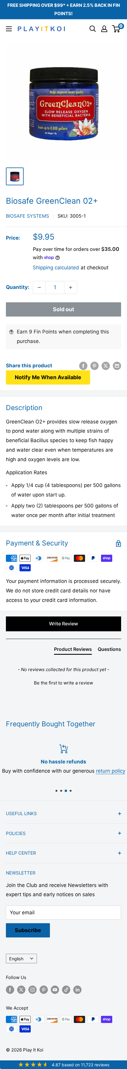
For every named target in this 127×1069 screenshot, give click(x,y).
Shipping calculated (56, 268)
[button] (63, 682)
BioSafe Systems (27, 216)
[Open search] (92, 29)
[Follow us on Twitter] (21, 989)
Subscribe (28, 930)
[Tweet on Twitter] (106, 366)
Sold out (63, 309)
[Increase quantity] (70, 287)
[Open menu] (9, 28)
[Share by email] (117, 366)
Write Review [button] (63, 624)
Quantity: (17, 287)
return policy (110, 771)
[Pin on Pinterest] (94, 366)
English (16, 958)
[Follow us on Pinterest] (44, 989)
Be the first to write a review (63, 683)
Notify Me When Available (48, 377)
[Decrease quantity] (39, 287)
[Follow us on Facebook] (10, 989)
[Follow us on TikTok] (66, 989)
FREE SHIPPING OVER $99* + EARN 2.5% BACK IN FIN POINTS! (63, 9)
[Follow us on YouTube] (55, 989)
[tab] (73, 650)
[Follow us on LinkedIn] (77, 989)
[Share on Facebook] (83, 366)
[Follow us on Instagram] (32, 989)
